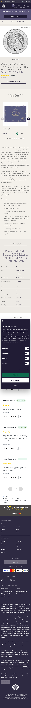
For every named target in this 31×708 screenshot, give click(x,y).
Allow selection (15, 380)
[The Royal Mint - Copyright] (3, 6)
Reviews (3, 547)
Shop (2, 524)
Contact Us (19, 594)
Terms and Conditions (21, 591)
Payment (3, 549)
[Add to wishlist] (24, 104)
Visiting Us (18, 549)
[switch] (27, 353)
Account (3, 541)
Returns (18, 544)
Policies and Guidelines (6, 591)
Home (3, 22)
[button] (28, 6)
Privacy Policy (14, 342)
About (17, 529)
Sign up (15, 562)
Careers (3, 532)
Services (3, 529)
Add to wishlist (14, 82)
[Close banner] (28, 321)
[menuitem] (9, 6)
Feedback (5, 682)
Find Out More (16, 17)
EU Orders (18, 541)
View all (3, 552)
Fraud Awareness (5, 597)
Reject (15, 385)
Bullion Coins (19, 22)
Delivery (3, 544)
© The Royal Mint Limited (11, 694)
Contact (18, 532)
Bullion (12, 22)
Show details (22, 370)
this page (25, 666)
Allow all (15, 375)
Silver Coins (25, 22)
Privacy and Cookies (6, 594)
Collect (3, 527)
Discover (18, 527)
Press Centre (4, 588)
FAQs (17, 547)
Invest (8, 22)
